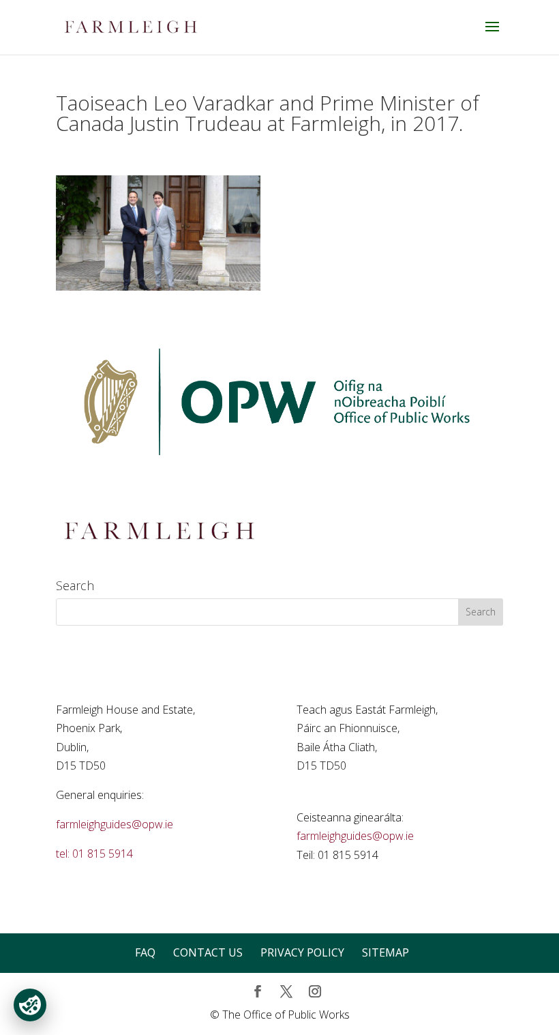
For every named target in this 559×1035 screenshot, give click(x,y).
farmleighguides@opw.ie (114, 824)
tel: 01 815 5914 (94, 853)
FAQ (145, 952)
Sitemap (385, 952)
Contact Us (208, 952)
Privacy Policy (302, 952)
